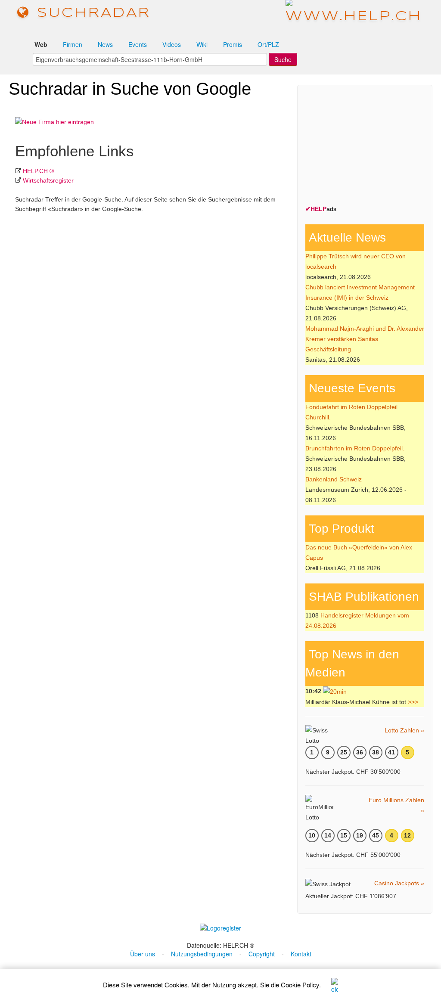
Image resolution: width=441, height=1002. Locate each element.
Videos (171, 44)
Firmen (72, 44)
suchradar (90, 13)
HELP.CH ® (38, 171)
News (105, 44)
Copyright (261, 953)
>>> (413, 701)
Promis (232, 44)
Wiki (202, 44)
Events (137, 44)
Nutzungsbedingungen (202, 953)
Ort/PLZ (268, 44)
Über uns (142, 953)
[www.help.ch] (354, 12)
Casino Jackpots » (399, 883)
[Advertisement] (370, 147)
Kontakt (301, 953)
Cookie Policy (300, 984)
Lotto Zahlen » (404, 730)
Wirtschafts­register (48, 180)
